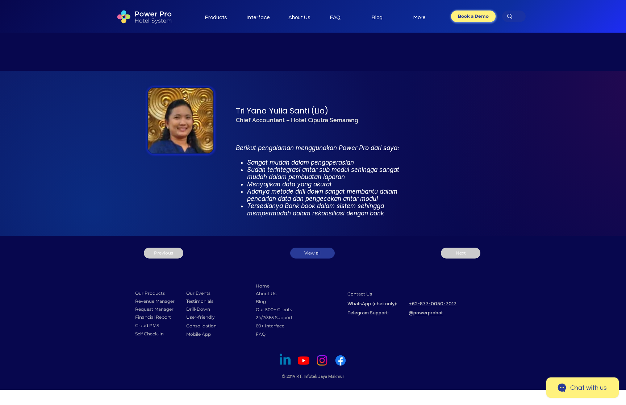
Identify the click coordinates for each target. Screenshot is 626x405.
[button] (473, 16)
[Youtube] (303, 360)
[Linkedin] (285, 360)
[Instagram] (322, 360)
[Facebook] (340, 360)
